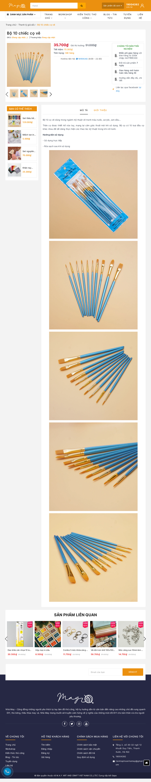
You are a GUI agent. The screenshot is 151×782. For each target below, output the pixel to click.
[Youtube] (86, 723)
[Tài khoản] (142, 6)
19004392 (83, 59)
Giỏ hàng (45, 757)
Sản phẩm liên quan (75, 615)
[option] (29, 65)
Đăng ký (133, 672)
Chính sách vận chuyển (88, 749)
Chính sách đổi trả (86, 753)
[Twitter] (71, 723)
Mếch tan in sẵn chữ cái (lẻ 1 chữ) (28, 134)
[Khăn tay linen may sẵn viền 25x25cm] (14, 170)
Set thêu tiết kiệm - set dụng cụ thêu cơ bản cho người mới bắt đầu (29, 118)
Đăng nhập (46, 749)
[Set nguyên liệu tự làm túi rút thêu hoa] (14, 153)
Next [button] (51, 94)
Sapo (114, 775)
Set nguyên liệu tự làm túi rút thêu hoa (29, 151)
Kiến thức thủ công (87, 16)
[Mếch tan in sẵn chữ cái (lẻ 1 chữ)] (14, 136)
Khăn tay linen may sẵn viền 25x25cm (27, 167)
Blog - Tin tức (110, 16)
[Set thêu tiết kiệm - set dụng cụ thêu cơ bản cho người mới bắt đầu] (14, 120)
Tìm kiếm (45, 744)
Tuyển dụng (127, 16)
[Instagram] (79, 723)
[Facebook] (64, 723)
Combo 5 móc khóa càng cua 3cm (78, 650)
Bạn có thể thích (20, 108)
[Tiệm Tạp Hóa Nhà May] (17, 5)
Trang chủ (49, 16)
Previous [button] (7, 94)
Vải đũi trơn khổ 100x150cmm (104, 650)
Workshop (65, 14)
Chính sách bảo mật (87, 744)
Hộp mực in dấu (42, 650)
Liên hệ (140, 16)
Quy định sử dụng (86, 757)
